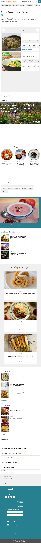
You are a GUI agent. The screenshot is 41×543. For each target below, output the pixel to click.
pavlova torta (9, 186)
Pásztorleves (25, 37)
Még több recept (20, 169)
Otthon (11, 251)
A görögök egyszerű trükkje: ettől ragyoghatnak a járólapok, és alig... (17, 385)
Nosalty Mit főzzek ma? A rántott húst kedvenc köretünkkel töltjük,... (20, 356)
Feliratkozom (20, 515)
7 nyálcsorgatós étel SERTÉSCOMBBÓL (20, 325)
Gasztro (20, 289)
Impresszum (20, 505)
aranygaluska (30, 5)
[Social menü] (30, 1)
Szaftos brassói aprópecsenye (16, 418)
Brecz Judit (20, 361)
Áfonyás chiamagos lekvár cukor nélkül (34, 164)
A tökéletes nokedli (14, 427)
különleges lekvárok (34, 161)
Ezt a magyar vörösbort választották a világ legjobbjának (18, 254)
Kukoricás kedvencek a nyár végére (12, 480)
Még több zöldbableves (27, 49)
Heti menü (3, 8)
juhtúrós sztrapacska (6, 5)
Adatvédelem (20, 502)
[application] (20, 113)
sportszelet (15, 5)
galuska (11, 424)
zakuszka (22, 5)
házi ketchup (16, 186)
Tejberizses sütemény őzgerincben (10, 462)
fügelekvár (31, 186)
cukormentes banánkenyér (7, 188)
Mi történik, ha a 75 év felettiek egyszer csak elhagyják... (18, 246)
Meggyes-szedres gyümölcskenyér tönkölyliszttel (20, 164)
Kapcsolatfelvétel (20, 503)
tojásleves (30, 188)
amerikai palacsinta (13, 407)
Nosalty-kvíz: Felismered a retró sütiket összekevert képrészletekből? (20, 293)
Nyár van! (11, 234)
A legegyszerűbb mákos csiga (9, 458)
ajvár (3, 186)
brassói (11, 416)
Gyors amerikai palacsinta (15, 410)
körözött (24, 188)
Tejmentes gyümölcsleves (8, 467)
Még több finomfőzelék (27, 68)
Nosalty (4, 15)
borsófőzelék (4, 191)
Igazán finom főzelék (28, 56)
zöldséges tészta (7, 161)
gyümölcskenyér (20, 161)
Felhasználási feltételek (20, 501)
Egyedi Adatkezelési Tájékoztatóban (15, 534)
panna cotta (24, 186)
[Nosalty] (3, 1)
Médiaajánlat (20, 506)
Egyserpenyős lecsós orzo (6, 164)
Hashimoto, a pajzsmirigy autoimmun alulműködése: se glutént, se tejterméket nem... (18, 237)
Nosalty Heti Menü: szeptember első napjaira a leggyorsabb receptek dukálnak (17, 376)
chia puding (17, 188)
